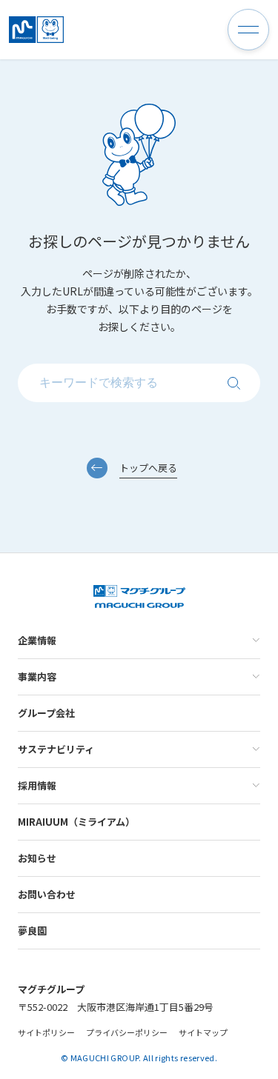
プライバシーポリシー (127, 1032)
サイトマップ (203, 1032)
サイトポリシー (46, 1032)
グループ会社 (46, 713)
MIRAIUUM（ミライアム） (76, 822)
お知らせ (37, 858)
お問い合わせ (47, 894)
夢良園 (32, 930)
